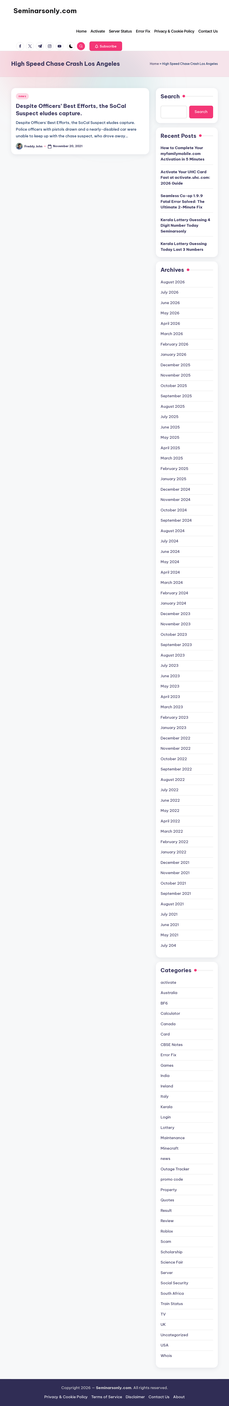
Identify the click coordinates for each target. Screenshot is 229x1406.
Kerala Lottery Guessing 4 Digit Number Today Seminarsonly (185, 225)
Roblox (167, 1231)
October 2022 (174, 758)
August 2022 (173, 779)
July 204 (168, 945)
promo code (172, 1179)
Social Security (174, 1282)
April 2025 (170, 447)
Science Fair (172, 1262)
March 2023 (172, 706)
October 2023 (174, 634)
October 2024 (174, 510)
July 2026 (170, 292)
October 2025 (174, 385)
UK (163, 1324)
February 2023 (174, 717)
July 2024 (169, 541)
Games (167, 1065)
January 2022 (173, 852)
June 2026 (170, 302)
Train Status (172, 1303)
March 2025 (172, 458)
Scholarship (171, 1252)
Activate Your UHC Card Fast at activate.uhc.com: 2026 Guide (185, 177)
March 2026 (172, 333)
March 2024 (172, 582)
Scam (166, 1241)
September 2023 (176, 644)
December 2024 (175, 489)
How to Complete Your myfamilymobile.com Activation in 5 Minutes (182, 153)
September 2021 (176, 893)
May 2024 (170, 561)
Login (166, 1117)
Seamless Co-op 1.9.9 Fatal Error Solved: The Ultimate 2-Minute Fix (183, 201)
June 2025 (170, 427)
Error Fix (168, 1054)
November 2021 (175, 872)
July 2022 (169, 789)
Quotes (167, 1200)
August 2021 (172, 904)
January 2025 (173, 478)
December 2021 (175, 862)
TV (163, 1314)
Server (167, 1272)
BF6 (164, 1003)
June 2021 (170, 924)
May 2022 (170, 810)
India (165, 1075)
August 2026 (173, 282)
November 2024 (176, 499)
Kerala (166, 1106)
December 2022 (175, 738)
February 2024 (174, 593)
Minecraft (169, 1148)
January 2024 (173, 603)
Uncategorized (174, 1334)
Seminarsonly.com (45, 10)
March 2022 (172, 831)
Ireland (167, 1086)
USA (165, 1345)
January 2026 (174, 354)
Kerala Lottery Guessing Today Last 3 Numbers (184, 246)
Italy (165, 1096)
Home (154, 64)
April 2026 (170, 323)
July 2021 (169, 914)
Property (169, 1189)
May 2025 (170, 437)
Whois (166, 1355)
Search (170, 96)
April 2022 (170, 821)
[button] (105, 46)
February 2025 (174, 468)
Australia (169, 992)
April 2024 (170, 572)
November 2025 (176, 375)
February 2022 (174, 841)
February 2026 (175, 344)
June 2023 (170, 675)
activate (168, 982)
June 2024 (170, 551)
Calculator (170, 1013)
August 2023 (173, 655)
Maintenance (173, 1137)
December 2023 (175, 613)
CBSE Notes (172, 1044)
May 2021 (169, 935)
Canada (168, 1023)
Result (166, 1210)
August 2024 (173, 530)
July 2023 (169, 665)
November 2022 (176, 748)
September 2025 (176, 395)
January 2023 (173, 727)
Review (167, 1220)
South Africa (172, 1293)
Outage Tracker (175, 1169)
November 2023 (176, 624)
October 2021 (173, 883)
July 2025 (169, 416)
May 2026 (170, 313)
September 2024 (176, 520)
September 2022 (176, 769)
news (22, 96)
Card (165, 1034)
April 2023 (170, 696)
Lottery (167, 1127)
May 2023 (170, 686)
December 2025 (175, 364)
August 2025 (173, 406)
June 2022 (170, 800)
